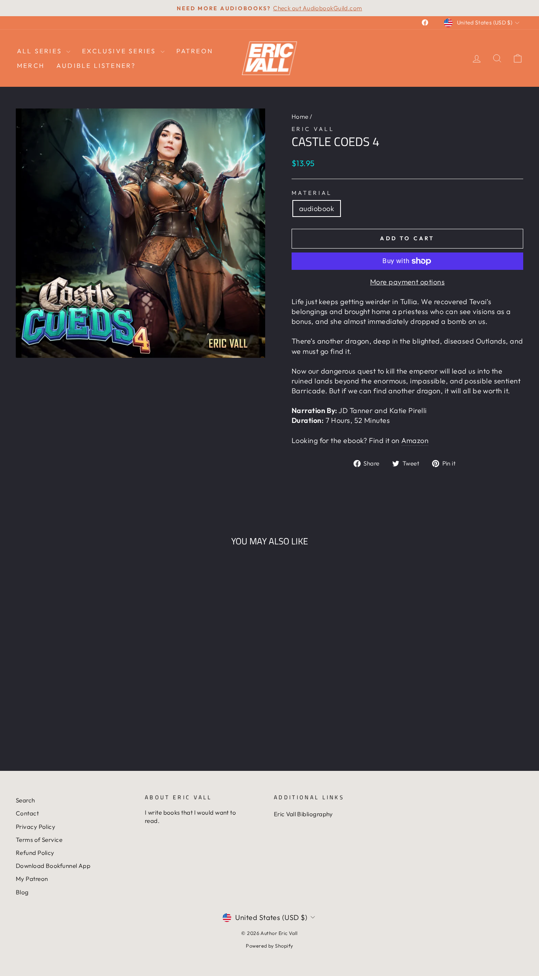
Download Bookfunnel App (53, 865)
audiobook (316, 208)
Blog (22, 892)
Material (312, 192)
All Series (40, 51)
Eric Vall (313, 129)
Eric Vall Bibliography (303, 814)
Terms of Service (39, 839)
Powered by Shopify (269, 945)
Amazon (415, 440)
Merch (31, 65)
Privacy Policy (35, 826)
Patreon (194, 51)
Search (25, 800)
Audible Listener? (96, 65)
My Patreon (32, 879)
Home (300, 116)
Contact (27, 813)
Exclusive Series (120, 51)
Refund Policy (35, 852)
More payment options (407, 281)
